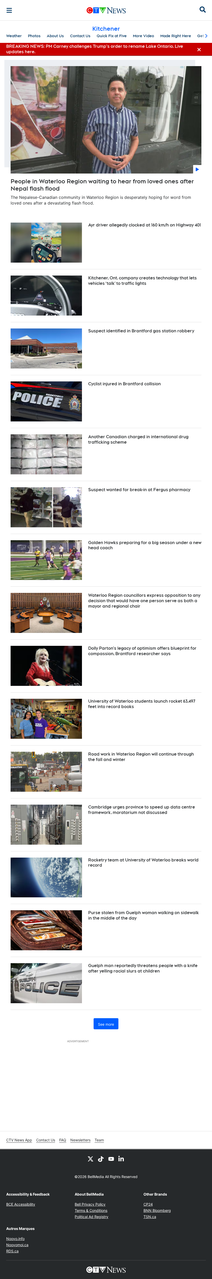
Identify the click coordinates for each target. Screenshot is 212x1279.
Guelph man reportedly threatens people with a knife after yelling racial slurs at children (143, 968)
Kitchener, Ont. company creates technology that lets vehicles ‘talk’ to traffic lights (142, 281)
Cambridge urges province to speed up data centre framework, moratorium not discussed (141, 810)
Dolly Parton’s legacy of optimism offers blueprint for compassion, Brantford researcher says (142, 651)
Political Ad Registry (91, 1216)
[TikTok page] (101, 1159)
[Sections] (9, 10)
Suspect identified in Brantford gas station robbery (141, 330)
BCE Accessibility (20, 1204)
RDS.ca (12, 1251)
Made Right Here (175, 36)
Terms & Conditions (91, 1210)
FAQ (62, 1140)
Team (99, 1140)
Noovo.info (15, 1238)
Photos (34, 36)
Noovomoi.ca (17, 1245)
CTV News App (19, 1140)
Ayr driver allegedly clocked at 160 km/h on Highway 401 (144, 225)
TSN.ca (149, 1216)
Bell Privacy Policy (90, 1204)
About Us (55, 36)
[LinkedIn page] (121, 1159)
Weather (14, 36)
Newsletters (80, 1140)
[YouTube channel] (111, 1159)
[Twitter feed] (90, 1159)
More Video (143, 36)
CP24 (148, 1204)
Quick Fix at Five (112, 36)
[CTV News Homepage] (106, 10)
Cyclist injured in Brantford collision (124, 383)
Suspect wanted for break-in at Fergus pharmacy (139, 489)
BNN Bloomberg (157, 1210)
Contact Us (80, 36)
